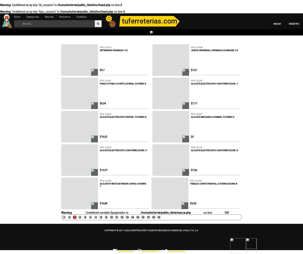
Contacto (81, 16)
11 (117, 217)
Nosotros (64, 16)
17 (148, 217)
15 (138, 217)
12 (122, 217)
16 (143, 217)
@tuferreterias (150, 251)
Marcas (49, 16)
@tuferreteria (126, 251)
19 (159, 217)
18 (153, 217)
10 (111, 217)
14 (132, 217)
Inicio (17, 16)
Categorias (32, 16)
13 (127, 217)
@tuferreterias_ (177, 251)
